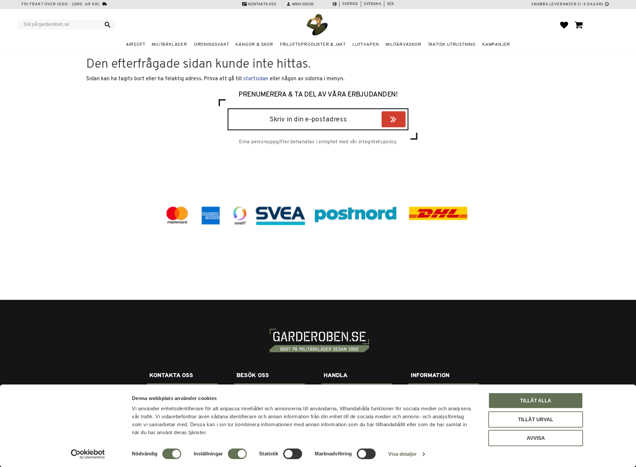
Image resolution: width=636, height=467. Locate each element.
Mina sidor (303, 4)
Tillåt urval (535, 419)
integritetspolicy (377, 142)
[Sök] (107, 24)
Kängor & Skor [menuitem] (254, 44)
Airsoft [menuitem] (135, 44)
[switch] (237, 453)
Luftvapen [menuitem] (365, 44)
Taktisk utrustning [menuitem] (452, 44)
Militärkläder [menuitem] (169, 44)
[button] (564, 25)
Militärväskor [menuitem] (403, 44)
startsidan (255, 79)
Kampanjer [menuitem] (496, 44)
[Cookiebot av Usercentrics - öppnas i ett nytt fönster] (88, 454)
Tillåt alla (535, 400)
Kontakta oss (262, 4)
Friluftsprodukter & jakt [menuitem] (313, 44)
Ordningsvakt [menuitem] (211, 44)
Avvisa (536, 438)
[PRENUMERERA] (404, 120)
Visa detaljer (402, 454)
